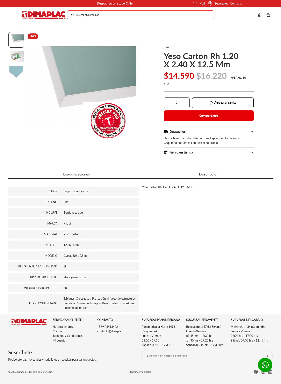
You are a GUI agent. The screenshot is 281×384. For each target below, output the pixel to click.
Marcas (57, 331)
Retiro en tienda (181, 152)
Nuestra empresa (63, 326)
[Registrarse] (266, 356)
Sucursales (221, 3)
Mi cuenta (59, 340)
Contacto (236, 3)
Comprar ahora (208, 115)
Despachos (178, 131)
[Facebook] (255, 371)
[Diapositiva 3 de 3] (16, 72)
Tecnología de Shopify (41, 371)
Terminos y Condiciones (67, 335)
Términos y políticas (140, 371)
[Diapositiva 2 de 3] (16, 56)
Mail (202, 3)
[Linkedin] (270, 371)
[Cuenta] (259, 14)
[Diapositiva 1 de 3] (16, 39)
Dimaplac (22, 371)
